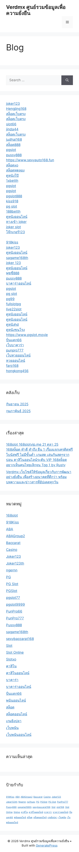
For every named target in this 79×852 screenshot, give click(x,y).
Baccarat (13, 543)
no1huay (31, 802)
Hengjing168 (16, 109)
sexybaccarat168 (20, 639)
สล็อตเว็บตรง (16, 114)
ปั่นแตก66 (14, 340)
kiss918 (12, 201)
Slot (9, 646)
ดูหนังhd (12, 324)
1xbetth (12, 181)
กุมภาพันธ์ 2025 (18, 411)
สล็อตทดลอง (15, 170)
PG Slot (12, 584)
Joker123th (15, 563)
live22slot (13, 309)
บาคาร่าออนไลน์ (18, 283)
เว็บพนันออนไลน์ (18, 735)
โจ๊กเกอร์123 (15, 232)
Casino (11, 550)
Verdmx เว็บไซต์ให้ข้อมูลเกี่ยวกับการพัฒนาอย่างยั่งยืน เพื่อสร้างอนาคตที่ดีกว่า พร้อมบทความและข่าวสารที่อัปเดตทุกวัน (38, 477)
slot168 (60, 807)
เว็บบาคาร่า (15, 345)
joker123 (13, 104)
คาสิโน (11, 666)
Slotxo (11, 659)
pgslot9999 (15, 604)
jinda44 (12, 129)
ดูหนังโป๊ (12, 176)
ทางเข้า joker (16, 222)
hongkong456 (17, 371)
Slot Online (15, 652)
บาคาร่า (12, 680)
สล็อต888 (13, 145)
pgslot (11, 150)
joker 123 (13, 263)
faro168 (12, 366)
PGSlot (11, 591)
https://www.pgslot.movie (27, 335)
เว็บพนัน (12, 728)
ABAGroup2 (15, 536)
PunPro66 (14, 611)
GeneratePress (47, 845)
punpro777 (14, 350)
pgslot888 (14, 196)
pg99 (10, 299)
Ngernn (22, 802)
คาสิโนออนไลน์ (17, 673)
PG (8, 577)
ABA (9, 529)
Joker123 (13, 556)
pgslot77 (13, 598)
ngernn (11, 570)
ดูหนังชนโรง (15, 330)
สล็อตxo (12, 165)
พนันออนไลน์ (16, 700)
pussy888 (14, 155)
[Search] (67, 80)
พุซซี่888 (12, 273)
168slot (12, 515)
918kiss (12, 242)
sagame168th (17, 258)
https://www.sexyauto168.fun (30, 160)
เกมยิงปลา (13, 721)
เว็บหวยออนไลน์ (18, 355)
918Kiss (12, 522)
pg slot (11, 206)
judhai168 (14, 139)
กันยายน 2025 (17, 404)
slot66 (11, 124)
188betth (13, 211)
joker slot (13, 227)
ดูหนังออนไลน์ (16, 217)
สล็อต (10, 707)
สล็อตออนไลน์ (16, 714)
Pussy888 (14, 625)
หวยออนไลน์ (15, 361)
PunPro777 (15, 618)
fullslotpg (13, 304)
